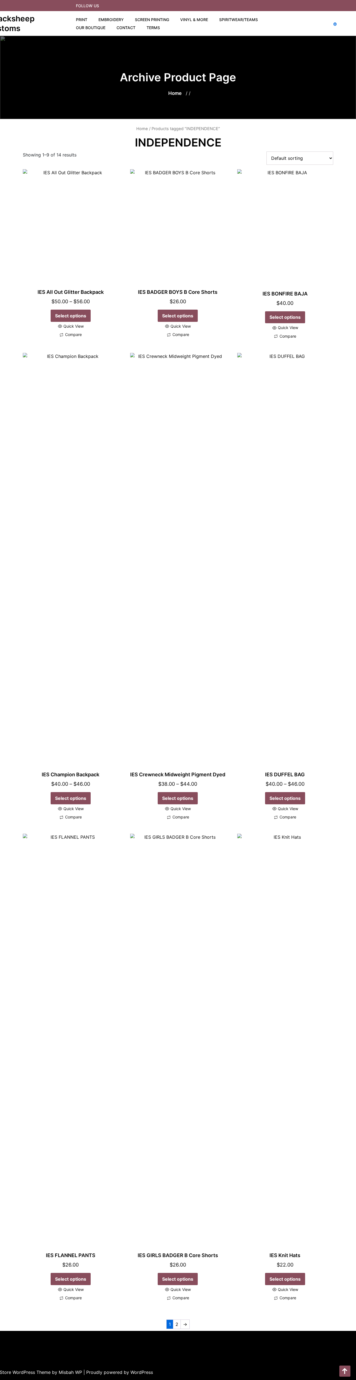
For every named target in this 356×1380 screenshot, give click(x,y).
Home (175, 93)
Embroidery (111, 19)
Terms (153, 27)
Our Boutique (90, 27)
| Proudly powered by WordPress (118, 1372)
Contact (126, 27)
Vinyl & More (194, 19)
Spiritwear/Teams (238, 19)
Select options (70, 316)
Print (81, 19)
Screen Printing (152, 19)
